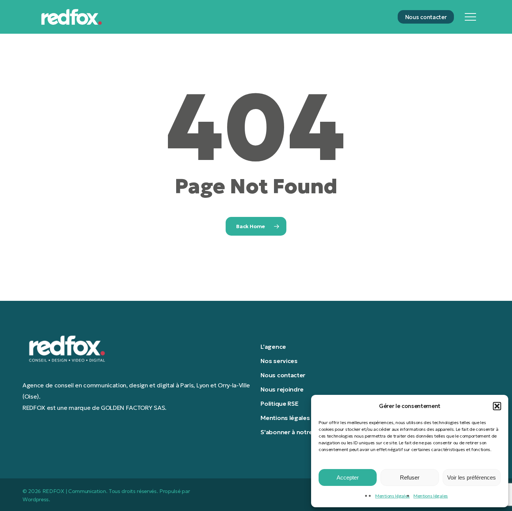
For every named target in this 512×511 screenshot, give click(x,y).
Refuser (409, 477)
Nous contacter (282, 375)
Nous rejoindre (282, 389)
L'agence (273, 346)
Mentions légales (392, 496)
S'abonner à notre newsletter (302, 432)
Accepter (348, 477)
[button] (497, 406)
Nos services (278, 361)
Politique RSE (279, 403)
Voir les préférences (471, 477)
